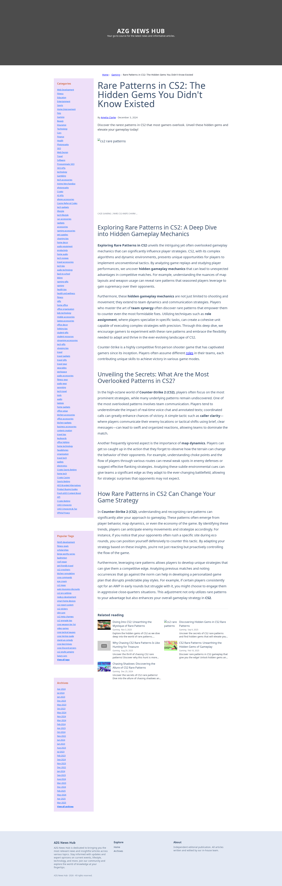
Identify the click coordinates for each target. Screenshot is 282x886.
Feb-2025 (61, 791)
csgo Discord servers (66, 648)
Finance (60, 136)
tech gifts (61, 344)
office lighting (63, 442)
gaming (60, 285)
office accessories (65, 418)
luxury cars (62, 655)
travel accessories (65, 262)
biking (60, 277)
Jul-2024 (60, 693)
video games (63, 628)
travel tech (62, 458)
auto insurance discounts (68, 589)
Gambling (61, 175)
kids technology (64, 313)
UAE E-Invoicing (64, 505)
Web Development (65, 89)
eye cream (62, 581)
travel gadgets (63, 356)
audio (59, 399)
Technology (62, 128)
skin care (61, 612)
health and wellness (66, 293)
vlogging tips (63, 348)
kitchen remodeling (66, 573)
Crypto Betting (63, 501)
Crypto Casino (63, 477)
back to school (63, 273)
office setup (62, 411)
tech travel (62, 391)
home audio (62, 254)
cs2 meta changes (65, 616)
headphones (62, 450)
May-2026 (61, 794)
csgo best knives (64, 644)
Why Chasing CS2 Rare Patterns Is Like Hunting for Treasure (136, 645)
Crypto (60, 191)
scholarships (63, 550)
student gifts (62, 332)
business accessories (66, 426)
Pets (59, 113)
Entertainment (63, 101)
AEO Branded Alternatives (69, 485)
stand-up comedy (65, 640)
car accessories (64, 219)
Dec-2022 (61, 767)
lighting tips (62, 328)
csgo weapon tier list (66, 624)
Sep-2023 (61, 775)
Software (61, 160)
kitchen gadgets (64, 422)
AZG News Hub (141, 31)
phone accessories (65, 199)
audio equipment (64, 246)
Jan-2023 (61, 697)
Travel (60, 156)
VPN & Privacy (63, 512)
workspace (62, 371)
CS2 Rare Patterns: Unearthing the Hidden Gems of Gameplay (200, 645)
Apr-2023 (61, 728)
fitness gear (62, 379)
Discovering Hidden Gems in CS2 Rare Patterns (202, 624)
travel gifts (62, 360)
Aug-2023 (61, 747)
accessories (62, 226)
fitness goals (63, 546)
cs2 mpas (61, 585)
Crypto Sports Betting (67, 469)
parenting (61, 387)
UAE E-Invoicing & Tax (67, 508)
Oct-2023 (61, 708)
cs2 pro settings (64, 593)
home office (62, 305)
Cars (59, 132)
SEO (59, 148)
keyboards (62, 438)
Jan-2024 (61, 771)
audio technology (65, 270)
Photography (63, 144)
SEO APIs (61, 168)
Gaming (115, 74)
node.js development (66, 597)
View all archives (65, 806)
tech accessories (64, 179)
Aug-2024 (61, 779)
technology (62, 172)
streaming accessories (67, 340)
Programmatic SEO (65, 164)
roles (189, 353)
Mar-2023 (61, 783)
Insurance (61, 125)
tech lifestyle (63, 215)
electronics (62, 465)
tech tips (61, 266)
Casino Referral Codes (67, 203)
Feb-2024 (61, 724)
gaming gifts (62, 281)
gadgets (60, 222)
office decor (62, 324)
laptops (60, 403)
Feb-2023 (61, 755)
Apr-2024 (61, 689)
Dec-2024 (61, 787)
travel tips (61, 434)
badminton (62, 557)
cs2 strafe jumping (65, 651)
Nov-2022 (61, 736)
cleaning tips (63, 238)
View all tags (63, 659)
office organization (65, 309)
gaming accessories (66, 230)
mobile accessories (66, 317)
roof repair (62, 561)
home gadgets (63, 407)
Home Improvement (66, 109)
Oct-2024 (61, 732)
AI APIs (60, 195)
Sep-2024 (61, 759)
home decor (62, 242)
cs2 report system (65, 604)
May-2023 (61, 704)
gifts (59, 301)
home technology (65, 446)
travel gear (62, 364)
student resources (65, 336)
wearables (62, 367)
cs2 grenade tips (64, 620)
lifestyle (60, 211)
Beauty (60, 121)
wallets (60, 461)
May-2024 (61, 712)
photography (63, 187)
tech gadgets (63, 207)
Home (105, 74)
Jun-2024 (61, 740)
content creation (64, 430)
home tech (62, 473)
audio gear (62, 383)
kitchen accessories (66, 414)
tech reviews (63, 258)
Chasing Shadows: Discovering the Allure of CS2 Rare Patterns (134, 665)
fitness (60, 297)
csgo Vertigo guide (65, 636)
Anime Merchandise (66, 183)
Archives (118, 851)
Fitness (60, 93)
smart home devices (66, 601)
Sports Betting (63, 481)
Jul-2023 (60, 751)
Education (61, 97)
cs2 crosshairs (63, 569)
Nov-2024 (61, 716)
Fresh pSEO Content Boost (69, 493)
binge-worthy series (66, 554)
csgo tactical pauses (66, 632)
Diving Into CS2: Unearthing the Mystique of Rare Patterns (132, 624)
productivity (62, 250)
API (58, 497)
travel (59, 352)
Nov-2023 (61, 763)
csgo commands (64, 577)
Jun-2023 (61, 744)
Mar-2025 (61, 802)
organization (63, 454)
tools (59, 395)
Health (60, 140)
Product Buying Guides (67, 489)
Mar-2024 (61, 720)
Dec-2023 (61, 700)
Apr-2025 (61, 798)
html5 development (66, 542)
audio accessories (65, 375)
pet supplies (62, 234)
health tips (62, 289)
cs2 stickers (62, 608)
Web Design (62, 152)
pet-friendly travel (65, 565)
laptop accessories (65, 320)
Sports (60, 105)
